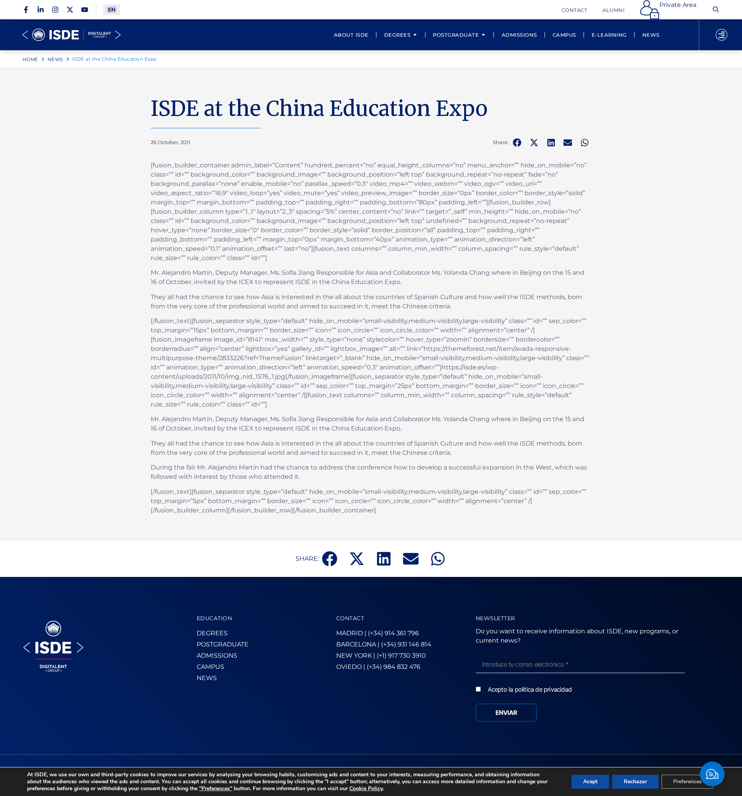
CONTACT (350, 618)
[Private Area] (649, 9)
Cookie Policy (366, 788)
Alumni (613, 10)
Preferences (687, 781)
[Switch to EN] (111, 9)
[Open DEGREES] (414, 35)
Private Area (677, 5)
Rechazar (635, 781)
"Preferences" (215, 788)
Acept (590, 781)
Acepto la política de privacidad (530, 689)
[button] (517, 142)
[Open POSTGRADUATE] (483, 35)
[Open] (721, 34)
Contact (574, 10)
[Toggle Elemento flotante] (712, 774)
